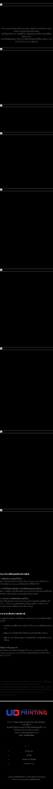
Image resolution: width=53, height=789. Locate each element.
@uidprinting (29, 735)
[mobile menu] (3, 4)
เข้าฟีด (28, 755)
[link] (26, 468)
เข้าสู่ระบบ (29, 751)
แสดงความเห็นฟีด (29, 759)
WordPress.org (29, 764)
